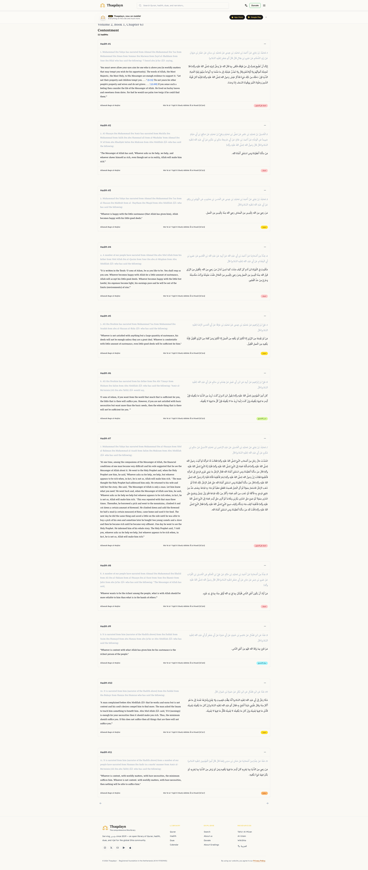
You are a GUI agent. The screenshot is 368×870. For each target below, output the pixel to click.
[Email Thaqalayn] (117, 847)
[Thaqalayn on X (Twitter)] (111, 847)
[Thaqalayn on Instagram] (105, 847)
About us (208, 836)
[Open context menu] (265, 44)
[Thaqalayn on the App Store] (130, 847)
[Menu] (264, 5)
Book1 (119, 24)
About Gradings (211, 844)
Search (207, 831)
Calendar (174, 844)
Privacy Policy (259, 861)
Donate (207, 840)
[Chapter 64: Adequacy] (267, 803)
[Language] (246, 5)
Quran (173, 831)
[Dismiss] (266, 17)
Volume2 (105, 24)
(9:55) (150, 80)
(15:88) (154, 84)
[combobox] (183, 5)
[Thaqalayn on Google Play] (123, 847)
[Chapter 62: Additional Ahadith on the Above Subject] (100, 803)
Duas (172, 840)
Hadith (173, 836)
